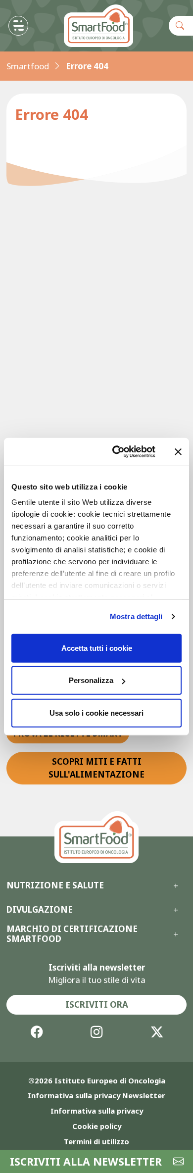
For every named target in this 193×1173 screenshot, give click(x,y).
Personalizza (91, 680)
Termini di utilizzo (96, 1141)
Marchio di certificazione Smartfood (72, 934)
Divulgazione (39, 910)
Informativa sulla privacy (96, 1111)
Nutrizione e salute (55, 885)
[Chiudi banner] (178, 451)
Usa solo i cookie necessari (96, 712)
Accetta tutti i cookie (96, 647)
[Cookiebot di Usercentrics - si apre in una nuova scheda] (116, 451)
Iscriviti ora (96, 1004)
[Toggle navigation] (18, 26)
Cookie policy (96, 1126)
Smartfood (27, 66)
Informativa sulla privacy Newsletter (96, 1095)
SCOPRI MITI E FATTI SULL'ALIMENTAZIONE (96, 768)
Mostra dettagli (136, 616)
